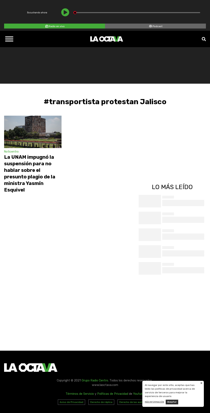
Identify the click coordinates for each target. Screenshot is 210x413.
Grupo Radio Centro (95, 380)
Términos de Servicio (80, 394)
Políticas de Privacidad (112, 394)
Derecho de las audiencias (135, 402)
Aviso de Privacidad (71, 402)
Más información (154, 402)
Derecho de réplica (101, 402)
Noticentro (11, 151)
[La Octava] (106, 39)
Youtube (138, 394)
